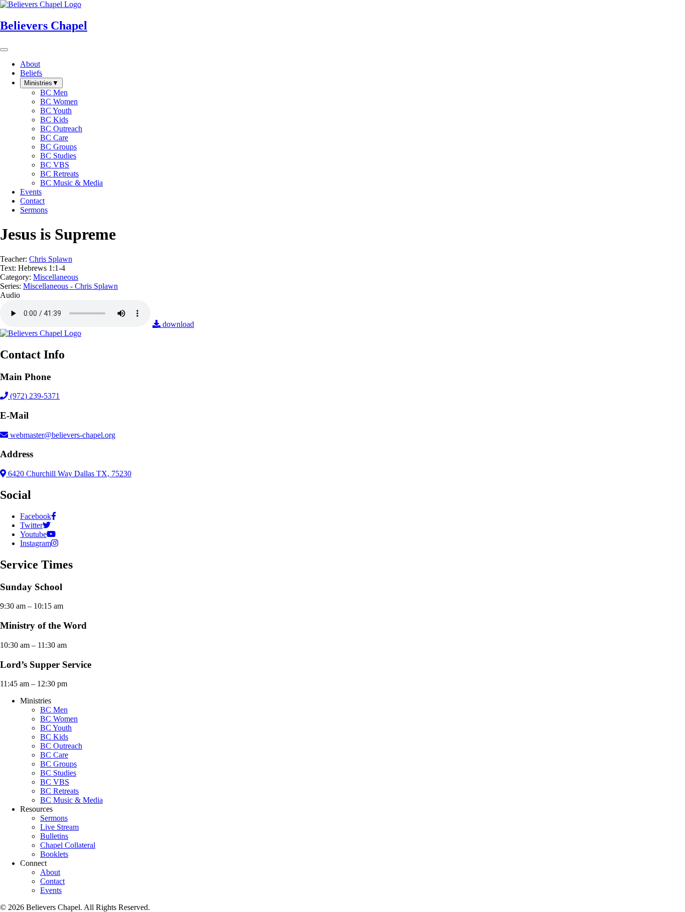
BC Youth (56, 727)
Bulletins (54, 836)
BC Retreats (59, 791)
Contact (52, 881)
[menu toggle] (4, 49)
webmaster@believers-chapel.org (62, 435)
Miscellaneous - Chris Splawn (70, 286)
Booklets (54, 854)
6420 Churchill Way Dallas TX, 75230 (68, 473)
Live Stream (59, 827)
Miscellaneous (55, 277)
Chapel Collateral (67, 845)
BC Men (54, 709)
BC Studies (58, 773)
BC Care (54, 755)
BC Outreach (61, 746)
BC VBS (54, 782)
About (50, 872)
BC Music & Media (71, 800)
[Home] (40, 333)
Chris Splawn (50, 259)
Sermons (54, 818)
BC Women (59, 718)
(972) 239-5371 (34, 396)
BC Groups (58, 764)
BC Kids (54, 737)
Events (51, 890)
